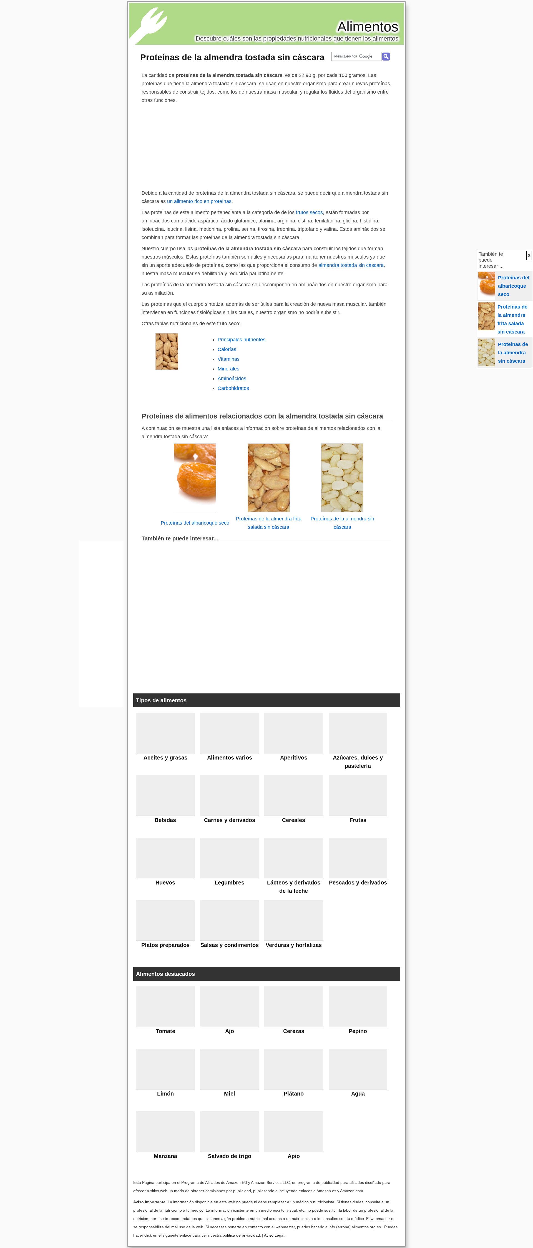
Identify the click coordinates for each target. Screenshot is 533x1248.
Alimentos (367, 26)
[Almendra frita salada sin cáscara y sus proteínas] (269, 510)
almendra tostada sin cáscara (351, 265)
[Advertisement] (266, 146)
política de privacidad (241, 1235)
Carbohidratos (233, 388)
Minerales (228, 369)
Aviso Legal (274, 1235)
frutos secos (309, 212)
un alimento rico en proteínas (199, 201)
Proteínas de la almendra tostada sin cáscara (232, 57)
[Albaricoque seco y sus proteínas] (195, 510)
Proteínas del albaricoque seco (195, 523)
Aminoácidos (232, 378)
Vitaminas (229, 359)
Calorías (227, 349)
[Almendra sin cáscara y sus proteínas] (342, 510)
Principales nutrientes (241, 339)
